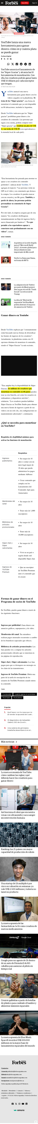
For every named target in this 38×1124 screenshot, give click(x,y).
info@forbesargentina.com (14, 1074)
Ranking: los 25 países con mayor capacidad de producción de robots (17, 850)
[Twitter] (12, 64)
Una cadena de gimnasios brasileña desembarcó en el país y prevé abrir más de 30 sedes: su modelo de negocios (20, 729)
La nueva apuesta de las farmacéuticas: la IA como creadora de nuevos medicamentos (19, 926)
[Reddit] (21, 64)
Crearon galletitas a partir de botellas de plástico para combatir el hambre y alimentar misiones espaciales (18, 1003)
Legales (4, 1095)
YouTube (10, 91)
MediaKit (4, 1090)
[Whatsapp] (8, 64)
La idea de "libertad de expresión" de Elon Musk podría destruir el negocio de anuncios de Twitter (24, 303)
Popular (7, 707)
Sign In (34, 3)
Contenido (7, 694)
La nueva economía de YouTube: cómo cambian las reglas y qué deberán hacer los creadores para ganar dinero (16, 776)
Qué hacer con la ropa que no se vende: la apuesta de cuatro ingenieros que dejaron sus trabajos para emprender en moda (20, 713)
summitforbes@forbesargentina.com (16, 1077)
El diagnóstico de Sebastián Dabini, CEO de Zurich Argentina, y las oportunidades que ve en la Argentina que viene (20, 721)
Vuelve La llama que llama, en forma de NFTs (24, 259)
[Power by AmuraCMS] (19, 1110)
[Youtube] (23, 1104)
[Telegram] (25, 64)
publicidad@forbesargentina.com (16, 1071)
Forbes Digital (6, 56)
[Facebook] (17, 64)
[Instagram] (19, 1104)
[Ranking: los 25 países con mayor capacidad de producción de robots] (19, 835)
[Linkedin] (30, 64)
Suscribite (25, 3)
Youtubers (18, 698)
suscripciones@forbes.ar (17, 1080)
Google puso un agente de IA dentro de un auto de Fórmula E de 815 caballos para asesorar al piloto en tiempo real (18, 964)
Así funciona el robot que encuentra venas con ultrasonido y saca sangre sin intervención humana (18, 815)
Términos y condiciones (23, 1093)
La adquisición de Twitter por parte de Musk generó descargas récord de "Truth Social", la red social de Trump (25, 289)
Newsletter (12, 1090)
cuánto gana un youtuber (25, 694)
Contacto (20, 1090)
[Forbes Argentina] (11, 3)
